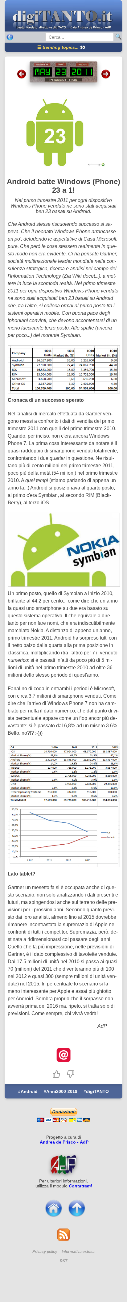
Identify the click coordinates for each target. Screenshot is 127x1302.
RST (63, 1261)
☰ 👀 (61, 47)
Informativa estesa (78, 1252)
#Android (28, 1091)
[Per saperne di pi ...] (63, 1164)
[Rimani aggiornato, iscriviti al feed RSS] (63, 1239)
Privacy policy (44, 1252)
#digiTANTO (96, 1091)
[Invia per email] (63, 1055)
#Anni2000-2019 (60, 1091)
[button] (56, 1074)
